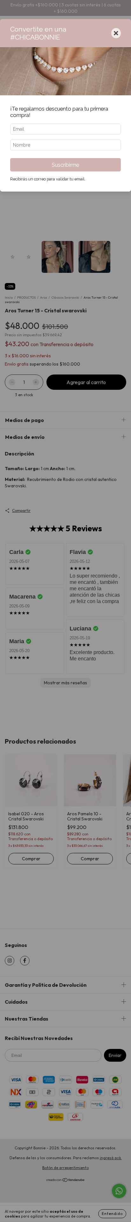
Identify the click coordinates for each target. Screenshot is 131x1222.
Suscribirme (65, 165)
